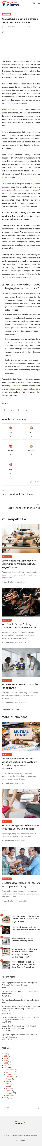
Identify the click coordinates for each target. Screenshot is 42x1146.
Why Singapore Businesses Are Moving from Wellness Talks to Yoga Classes (19, 564)
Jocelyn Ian (9, 582)
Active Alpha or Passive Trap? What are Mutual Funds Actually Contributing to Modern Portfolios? (19, 763)
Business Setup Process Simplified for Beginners (20, 686)
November (10, 1072)
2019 (6, 1098)
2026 (6, 1054)
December (10, 1070)
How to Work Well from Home (17, 494)
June (8, 1084)
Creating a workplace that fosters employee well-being (21, 884)
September (10, 1077)
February (9, 1093)
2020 (6, 1067)
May (7, 1086)
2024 (6, 1058)
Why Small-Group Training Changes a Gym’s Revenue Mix (19, 626)
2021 (6, 1065)
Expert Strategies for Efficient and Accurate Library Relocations (20, 827)
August (8, 1079)
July (7, 1081)
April (7, 1088)
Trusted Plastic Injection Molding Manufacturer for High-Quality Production (23, 964)
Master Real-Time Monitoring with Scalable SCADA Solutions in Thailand (19, 1027)
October (9, 1074)
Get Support (21, 1140)
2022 (6, 1063)
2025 (6, 1056)
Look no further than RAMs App (24, 507)
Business (6, 14)
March (8, 1091)
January (9, 1095)
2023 (6, 1061)
